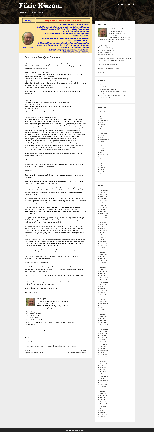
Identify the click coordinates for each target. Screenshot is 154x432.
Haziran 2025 (104, 216)
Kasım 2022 (103, 271)
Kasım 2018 (103, 370)
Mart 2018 (103, 387)
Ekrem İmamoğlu (60, 346)
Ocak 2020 (103, 340)
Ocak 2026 (103, 203)
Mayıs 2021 (103, 305)
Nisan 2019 (103, 359)
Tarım (101, 165)
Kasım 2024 (103, 231)
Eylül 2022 (103, 275)
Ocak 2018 (103, 391)
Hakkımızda (23, 13)
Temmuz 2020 (104, 327)
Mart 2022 (103, 288)
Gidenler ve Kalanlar (106, 85)
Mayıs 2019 (103, 357)
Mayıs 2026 (103, 194)
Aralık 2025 (103, 205)
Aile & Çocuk (103, 112)
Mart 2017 (103, 412)
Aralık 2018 (103, 367)
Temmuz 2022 (104, 280)
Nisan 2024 (103, 246)
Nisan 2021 (103, 308)
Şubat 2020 (103, 337)
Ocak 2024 (103, 252)
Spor (101, 161)
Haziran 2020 (104, 329)
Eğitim (102, 122)
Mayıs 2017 (103, 408)
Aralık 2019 (103, 342)
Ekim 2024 (103, 233)
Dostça (50, 346)
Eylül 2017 (103, 399)
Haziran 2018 (104, 380)
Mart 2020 (103, 335)
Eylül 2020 (103, 322)
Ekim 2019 (103, 346)
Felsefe (102, 127)
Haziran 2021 (104, 303)
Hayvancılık (103, 133)
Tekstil (102, 169)
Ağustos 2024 (104, 237)
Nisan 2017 (103, 410)
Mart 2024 (103, 248)
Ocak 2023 (103, 267)
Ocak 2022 (103, 293)
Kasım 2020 (103, 318)
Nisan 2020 (103, 333)
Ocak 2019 (103, 365)
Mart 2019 (103, 361)
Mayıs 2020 (103, 331)
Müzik (102, 146)
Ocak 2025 (103, 226)
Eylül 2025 (103, 211)
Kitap (101, 137)
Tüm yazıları (101, 72)
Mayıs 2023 (103, 260)
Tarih (101, 163)
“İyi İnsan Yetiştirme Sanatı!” (108, 89)
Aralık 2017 (103, 393)
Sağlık (102, 152)
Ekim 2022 (103, 273)
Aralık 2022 (103, 269)
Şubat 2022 (103, 290)
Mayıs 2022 (103, 284)
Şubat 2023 (103, 265)
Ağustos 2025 (104, 213)
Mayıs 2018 (103, 382)
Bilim (101, 114)
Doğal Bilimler (104, 120)
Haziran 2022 (104, 282)
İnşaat (102, 135)
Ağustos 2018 (104, 376)
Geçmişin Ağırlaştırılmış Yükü (34, 353)
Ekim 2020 (103, 320)
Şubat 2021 (103, 312)
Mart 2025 (103, 222)
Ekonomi (102, 124)
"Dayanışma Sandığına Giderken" (36, 346)
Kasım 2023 (103, 256)
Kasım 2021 (103, 297)
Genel (30, 342)
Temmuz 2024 (104, 239)
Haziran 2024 (104, 241)
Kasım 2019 (103, 344)
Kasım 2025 (103, 207)
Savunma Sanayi (105, 154)
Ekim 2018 (103, 372)
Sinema (102, 159)
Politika (102, 148)
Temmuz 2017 (104, 404)
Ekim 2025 (103, 209)
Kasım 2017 (103, 395)
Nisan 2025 (103, 220)
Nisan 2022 (103, 286)
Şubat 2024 (103, 250)
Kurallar (33, 13)
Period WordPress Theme (71, 430)
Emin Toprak (31, 59)
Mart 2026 (103, 198)
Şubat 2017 (103, 414)
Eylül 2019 (103, 348)
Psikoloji (102, 150)
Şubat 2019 (103, 363)
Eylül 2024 (103, 235)
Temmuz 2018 (104, 378)
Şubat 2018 (103, 389)
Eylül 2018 (103, 374)
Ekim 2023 (103, 258)
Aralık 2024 (103, 228)
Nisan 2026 (103, 196)
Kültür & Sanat (104, 139)
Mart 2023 (103, 263)
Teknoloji (102, 167)
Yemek (102, 176)
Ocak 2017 (103, 417)
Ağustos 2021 (104, 301)
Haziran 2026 (104, 192)
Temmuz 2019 (104, 352)
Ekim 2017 (103, 397)
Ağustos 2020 (104, 325)
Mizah (102, 144)
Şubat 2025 (103, 224)
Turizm (102, 171)
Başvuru (40, 13)
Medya (102, 142)
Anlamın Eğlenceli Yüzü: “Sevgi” (76, 353)
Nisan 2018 (103, 384)
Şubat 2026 (103, 201)
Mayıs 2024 (103, 243)
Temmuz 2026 (104, 190)
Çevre (101, 116)
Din (101, 118)
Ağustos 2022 (104, 278)
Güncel (102, 131)
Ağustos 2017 (104, 402)
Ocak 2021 (103, 314)
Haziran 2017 (104, 406)
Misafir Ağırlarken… (106, 87)
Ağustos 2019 (104, 350)
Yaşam (102, 174)
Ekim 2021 (103, 299)
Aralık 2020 (103, 316)
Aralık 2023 (103, 254)
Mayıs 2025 (103, 218)
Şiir (101, 157)
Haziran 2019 (104, 355)
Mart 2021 (103, 310)
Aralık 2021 (103, 295)
